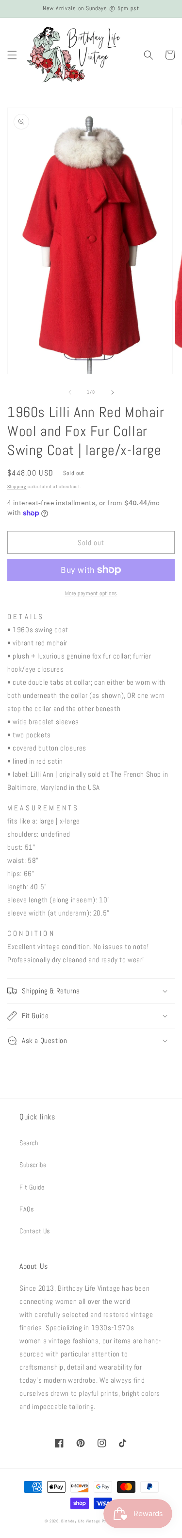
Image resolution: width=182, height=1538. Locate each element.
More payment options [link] (91, 593)
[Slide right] (112, 392)
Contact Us (34, 1231)
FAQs (26, 1209)
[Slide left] (70, 392)
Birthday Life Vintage (80, 1521)
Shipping (17, 486)
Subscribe (32, 1164)
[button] (12, 55)
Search (28, 1142)
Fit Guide (31, 1187)
